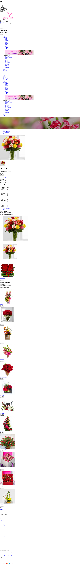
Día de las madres (8, 62)
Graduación (7, 64)
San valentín (7, 67)
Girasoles (6, 40)
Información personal (6, 524)
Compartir (4, 177)
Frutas (6, 48)
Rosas (6, 46)
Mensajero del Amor (3, 377)
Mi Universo (2, 278)
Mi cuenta (2, 520)
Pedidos (4, 525)
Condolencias (7, 60)
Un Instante (2, 395)
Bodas (6, 58)
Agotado (2, 506)
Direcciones (5, 527)
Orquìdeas (6, 44)
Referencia (2, 211)
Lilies (6, 42)
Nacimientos (7, 65)
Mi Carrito (4, 77)
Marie (1, 467)
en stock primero (3, 212)
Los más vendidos (6, 535)
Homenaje (2, 413)
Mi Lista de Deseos (6, 76)
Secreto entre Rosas (3, 449)
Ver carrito (2, 22)
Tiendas (4, 545)
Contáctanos (5, 536)
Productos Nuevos (6, 534)
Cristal (1, 504)
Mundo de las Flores (3, 322)
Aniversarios (7, 56)
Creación (2, 359)
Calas (6, 39)
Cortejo (1, 486)
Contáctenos (5, 75)
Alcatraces (6, 38)
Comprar (2, 175)
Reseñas (4, 209)
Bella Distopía (2, 304)
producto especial (3, 260)
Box (2, 5)
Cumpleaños (7, 61)
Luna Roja (2, 431)
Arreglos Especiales (8, 57)
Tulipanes (6, 47)
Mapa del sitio (5, 537)
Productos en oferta (6, 533)
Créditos (4, 526)
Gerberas (6, 43)
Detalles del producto (6, 208)
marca (1, 509)
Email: (8, 555)
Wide (2, 6)
